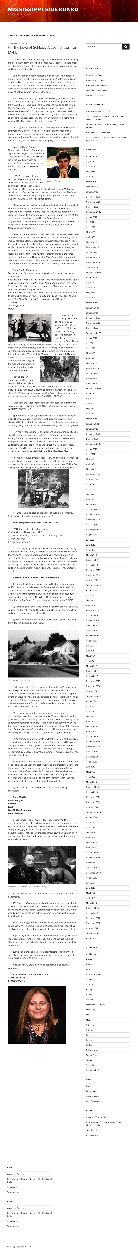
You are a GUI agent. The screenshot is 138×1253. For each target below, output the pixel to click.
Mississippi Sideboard (43, 9)
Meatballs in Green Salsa (96, 90)
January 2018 (92, 615)
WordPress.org (92, 1101)
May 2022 (90, 409)
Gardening (90, 979)
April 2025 (90, 237)
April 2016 (90, 721)
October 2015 (92, 751)
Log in (88, 1086)
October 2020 (92, 479)
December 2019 (93, 514)
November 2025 (93, 202)
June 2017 (90, 651)
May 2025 (90, 232)
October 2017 (92, 630)
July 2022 (90, 398)
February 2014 (92, 847)
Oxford (89, 1030)
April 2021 (90, 464)
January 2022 (92, 429)
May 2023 (90, 353)
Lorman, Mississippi (94, 95)
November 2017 (93, 625)
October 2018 (92, 580)
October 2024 (92, 267)
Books (89, 964)
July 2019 (90, 540)
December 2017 (93, 620)
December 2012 (93, 918)
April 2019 (90, 550)
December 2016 (93, 681)
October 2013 (92, 867)
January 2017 (92, 676)
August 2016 (91, 701)
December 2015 (93, 741)
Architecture (91, 954)
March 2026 (91, 182)
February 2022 (92, 424)
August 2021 (91, 449)
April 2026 (90, 177)
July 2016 (90, 706)
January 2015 (92, 792)
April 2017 (90, 661)
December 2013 (93, 857)
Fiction (89, 969)
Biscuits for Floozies (101, 132)
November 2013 (93, 863)
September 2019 (93, 530)
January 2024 (92, 313)
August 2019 (91, 535)
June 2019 (90, 545)
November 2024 (93, 262)
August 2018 (91, 590)
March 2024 (91, 303)
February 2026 (92, 186)
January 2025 (92, 252)
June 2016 (90, 711)
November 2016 (93, 686)
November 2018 (93, 575)
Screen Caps (91, 1055)
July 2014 (90, 822)
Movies (89, 1015)
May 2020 (90, 494)
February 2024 (92, 308)
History (89, 989)
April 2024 (90, 298)
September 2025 (93, 212)
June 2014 (90, 827)
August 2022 (91, 393)
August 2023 (91, 338)
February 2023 (92, 368)
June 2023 (90, 348)
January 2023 (92, 373)
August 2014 (91, 817)
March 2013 (91, 903)
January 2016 (92, 736)
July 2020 (90, 484)
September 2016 (93, 696)
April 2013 (90, 898)
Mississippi (90, 1010)
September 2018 (93, 585)
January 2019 (92, 565)
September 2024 (93, 272)
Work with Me (92, 1135)
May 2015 (90, 772)
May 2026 (90, 171)
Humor (89, 994)
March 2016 (91, 726)
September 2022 (93, 388)
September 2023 (93, 333)
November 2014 (93, 802)
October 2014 (92, 807)
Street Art (90, 1065)
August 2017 (91, 641)
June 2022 (90, 403)
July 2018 (90, 595)
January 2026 (92, 192)
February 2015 (92, 787)
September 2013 (93, 873)
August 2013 (91, 878)
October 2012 (92, 928)
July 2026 (90, 161)
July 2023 (90, 343)
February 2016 (92, 731)
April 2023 (90, 358)
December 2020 (93, 474)
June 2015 (90, 767)
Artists (89, 959)
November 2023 (93, 323)
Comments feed (93, 1096)
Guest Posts (91, 984)
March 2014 (91, 842)
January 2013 (92, 913)
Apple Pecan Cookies (95, 80)
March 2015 (91, 782)
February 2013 (92, 908)
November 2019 (93, 519)
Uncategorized (92, 1070)
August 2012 (91, 938)
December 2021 (93, 434)
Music (88, 1020)
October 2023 (92, 328)
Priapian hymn (92, 1050)
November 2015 (93, 746)
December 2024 (93, 257)
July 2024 (90, 282)
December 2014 (93, 797)
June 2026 (90, 166)
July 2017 (90, 646)
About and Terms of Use (96, 1117)
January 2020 (92, 509)
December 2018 (93, 570)
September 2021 (93, 444)
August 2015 (91, 762)
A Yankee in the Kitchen (96, 85)
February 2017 (92, 671)
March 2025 (91, 242)
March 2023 (91, 363)
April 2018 (90, 605)
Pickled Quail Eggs (94, 75)
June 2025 (90, 227)
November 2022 (93, 383)
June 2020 (90, 489)
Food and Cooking (93, 974)
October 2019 (92, 525)
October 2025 (92, 207)
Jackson (89, 999)
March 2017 (91, 666)
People (89, 1035)
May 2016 (90, 716)
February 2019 (92, 560)
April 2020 (90, 499)
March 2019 (91, 555)
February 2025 (92, 247)
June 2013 (90, 888)
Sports (89, 1060)
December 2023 (93, 318)
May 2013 (90, 893)
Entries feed (91, 1091)
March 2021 (91, 469)
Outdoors (90, 1025)
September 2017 (93, 635)
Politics (89, 1045)
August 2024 (91, 277)
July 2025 (90, 222)
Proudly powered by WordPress (20, 1247)
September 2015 (93, 757)
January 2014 (92, 852)
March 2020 (91, 504)
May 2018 (90, 600)
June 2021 (90, 454)
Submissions (91, 1130)
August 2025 (91, 217)
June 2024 (90, 287)
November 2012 (93, 923)
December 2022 (93, 378)
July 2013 (90, 883)
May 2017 (90, 656)
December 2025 (93, 197)
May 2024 (90, 293)
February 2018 (92, 610)
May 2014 (90, 832)
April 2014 (90, 837)
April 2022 (90, 414)
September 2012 (93, 933)
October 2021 (92, 439)
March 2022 (91, 419)
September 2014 (93, 812)
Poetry (89, 1040)
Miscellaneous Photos (95, 1004)
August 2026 (91, 156)
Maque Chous (104, 111)
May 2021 (90, 459)
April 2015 (90, 777)
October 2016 (92, 691)
